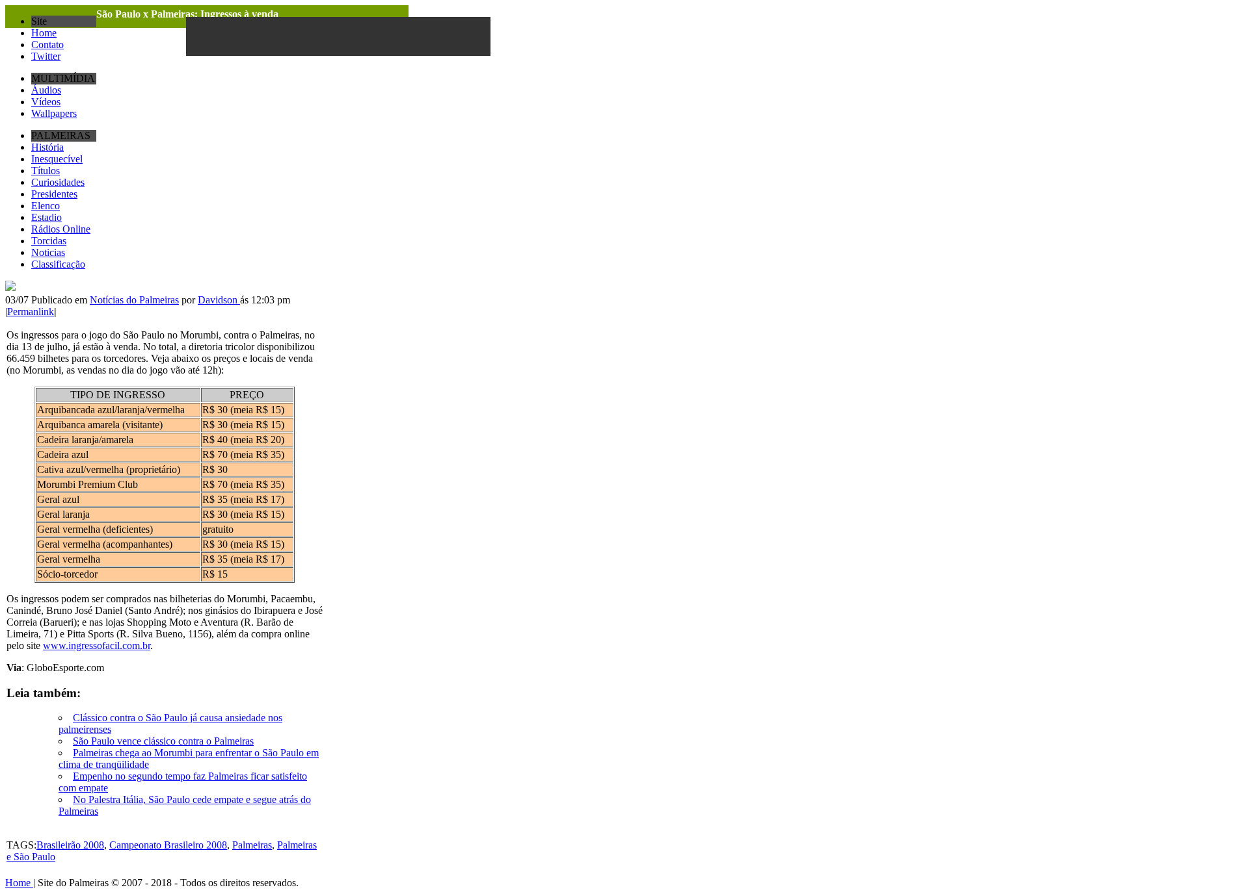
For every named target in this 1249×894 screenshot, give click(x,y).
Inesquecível (57, 158)
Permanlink (30, 311)
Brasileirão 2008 (70, 844)
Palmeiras (252, 844)
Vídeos (45, 101)
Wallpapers (54, 113)
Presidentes (54, 193)
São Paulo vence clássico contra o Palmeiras (163, 741)
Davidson (219, 299)
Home (44, 32)
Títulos (45, 170)
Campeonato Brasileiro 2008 (168, 844)
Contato (47, 44)
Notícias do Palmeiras (134, 299)
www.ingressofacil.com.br (96, 645)
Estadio (46, 217)
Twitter (45, 56)
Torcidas (48, 240)
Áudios (46, 90)
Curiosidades (58, 182)
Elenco (45, 205)
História (47, 147)
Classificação (58, 264)
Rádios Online (60, 229)
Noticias (48, 252)
